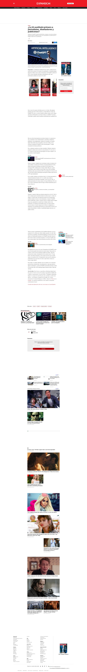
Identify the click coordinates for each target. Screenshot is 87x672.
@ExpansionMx (35, 332)
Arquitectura (29, 655)
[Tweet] (53, 42)
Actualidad (42, 642)
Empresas (23, 7)
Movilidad (28, 662)
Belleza (14, 660)
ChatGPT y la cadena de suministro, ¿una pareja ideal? (44, 189)
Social (28, 660)
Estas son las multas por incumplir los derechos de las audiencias (69, 243)
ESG (55, 7)
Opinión (29, 25)
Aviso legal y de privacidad (33, 670)
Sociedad (15, 653)
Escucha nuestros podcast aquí (67, 176)
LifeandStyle (15, 645)
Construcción (29, 652)
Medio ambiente (30, 659)
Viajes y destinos (43, 658)
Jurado (41, 662)
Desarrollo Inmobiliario (31, 653)
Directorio (46, 670)
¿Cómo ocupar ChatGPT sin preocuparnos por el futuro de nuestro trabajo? (45, 159)
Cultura (28, 636)
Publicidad (20, 670)
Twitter (52, 278)
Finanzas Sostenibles (44, 636)
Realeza (14, 657)
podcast (63, 175)
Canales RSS (41, 670)
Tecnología (46, 7)
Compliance (25, 670)
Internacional (40, 7)
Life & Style (29, 644)
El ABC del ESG (43, 638)
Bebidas (41, 657)
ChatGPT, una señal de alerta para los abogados (43, 244)
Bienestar (42, 660)
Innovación (42, 637)
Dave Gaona (33, 331)
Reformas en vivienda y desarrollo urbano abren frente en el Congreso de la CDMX (70, 236)
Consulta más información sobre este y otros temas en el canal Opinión (41, 284)
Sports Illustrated (43, 647)
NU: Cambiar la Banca (66, 75)
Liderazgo (42, 643)
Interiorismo (29, 656)
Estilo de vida (29, 642)
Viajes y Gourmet (16, 661)
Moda (14, 659)
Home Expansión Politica (17, 638)
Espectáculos (15, 656)
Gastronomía (42, 656)
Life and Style (65, 7)
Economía (33, 7)
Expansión (15, 636)
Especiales (42, 645)
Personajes (42, 659)
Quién (14, 655)
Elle (27, 638)
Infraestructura (29, 654)
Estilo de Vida (42, 661)
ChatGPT (38, 306)
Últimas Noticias (17, 7)
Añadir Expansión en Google (43, 42)
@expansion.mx (44, 666)
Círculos (14, 658)
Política (28, 7)
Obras (51, 7)
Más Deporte (42, 651)
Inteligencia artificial (44, 306)
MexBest (41, 655)
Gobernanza (29, 661)
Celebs (28, 641)
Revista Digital (70, 3)
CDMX (66, 233)
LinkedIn (29, 280)
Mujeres (59, 7)
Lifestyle (42, 652)
